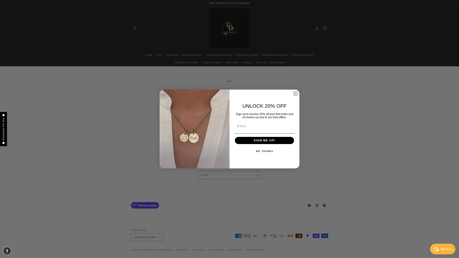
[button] (7, 251)
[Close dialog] (295, 93)
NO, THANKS (264, 151)
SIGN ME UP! (264, 140)
